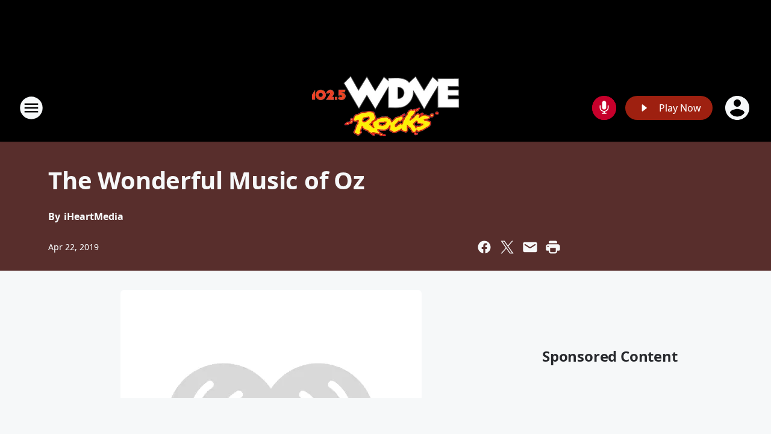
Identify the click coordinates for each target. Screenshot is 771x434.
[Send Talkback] (604, 108)
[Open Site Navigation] (31, 108)
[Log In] (738, 108)
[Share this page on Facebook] (484, 247)
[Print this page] (553, 247)
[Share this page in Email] (530, 247)
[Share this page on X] (507, 247)
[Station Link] (385, 107)
